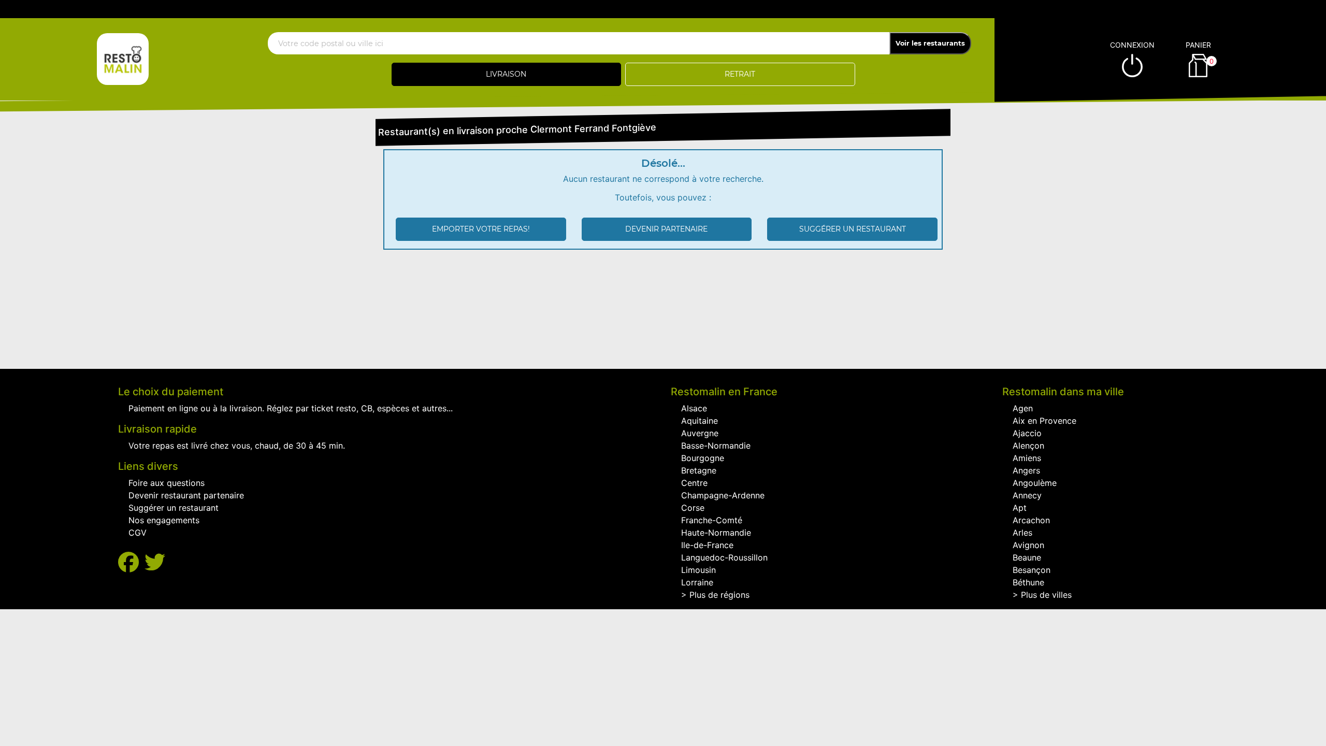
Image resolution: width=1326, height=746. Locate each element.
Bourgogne (702, 458)
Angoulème (1035, 483)
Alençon (1028, 445)
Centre (694, 483)
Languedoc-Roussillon (724, 557)
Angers (1026, 470)
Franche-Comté (711, 520)
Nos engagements (163, 520)
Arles (1022, 532)
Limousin (698, 570)
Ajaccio (1027, 433)
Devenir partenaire (666, 229)
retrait (740, 74)
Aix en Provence (1044, 420)
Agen (1023, 408)
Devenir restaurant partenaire (186, 495)
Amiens (1027, 458)
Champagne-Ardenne (723, 495)
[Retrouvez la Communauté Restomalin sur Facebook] (131, 562)
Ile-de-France (707, 545)
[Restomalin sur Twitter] (155, 562)
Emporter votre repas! (481, 229)
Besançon (1031, 570)
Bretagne (698, 470)
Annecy (1027, 495)
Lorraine (697, 582)
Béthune (1028, 582)
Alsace (694, 408)
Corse (692, 508)
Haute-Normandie (716, 532)
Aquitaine (699, 420)
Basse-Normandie (716, 445)
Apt (1020, 508)
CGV (137, 532)
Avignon (1028, 545)
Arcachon (1031, 520)
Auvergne (699, 433)
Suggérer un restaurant (852, 229)
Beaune (1027, 557)
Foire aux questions (166, 483)
